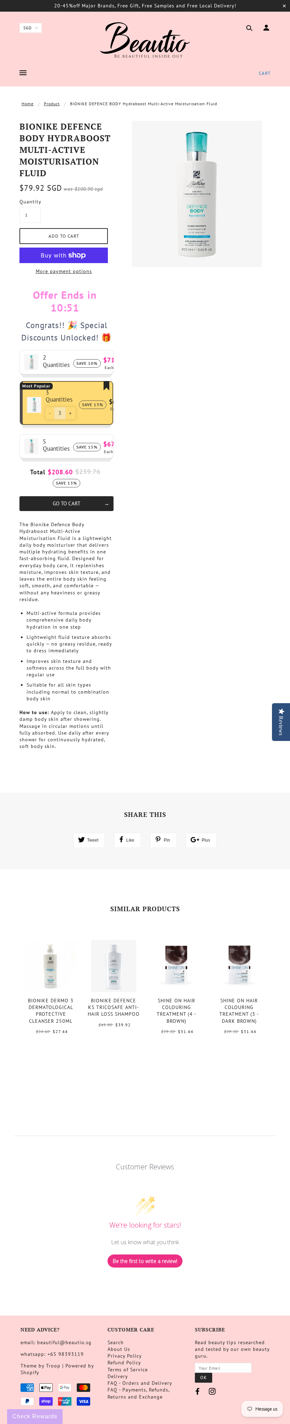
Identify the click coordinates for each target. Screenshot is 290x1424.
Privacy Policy (125, 1356)
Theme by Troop (40, 1366)
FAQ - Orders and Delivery (140, 1383)
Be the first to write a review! (145, 1261)
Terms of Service (128, 1369)
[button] (50, 413)
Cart (265, 73)
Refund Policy (124, 1362)
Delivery (118, 1376)
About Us (119, 1349)
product (52, 103)
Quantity (30, 201)
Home (28, 103)
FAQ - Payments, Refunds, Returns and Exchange (138, 1393)
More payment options (64, 271)
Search (116, 1342)
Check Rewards (34, 1416)
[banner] (145, 40)
